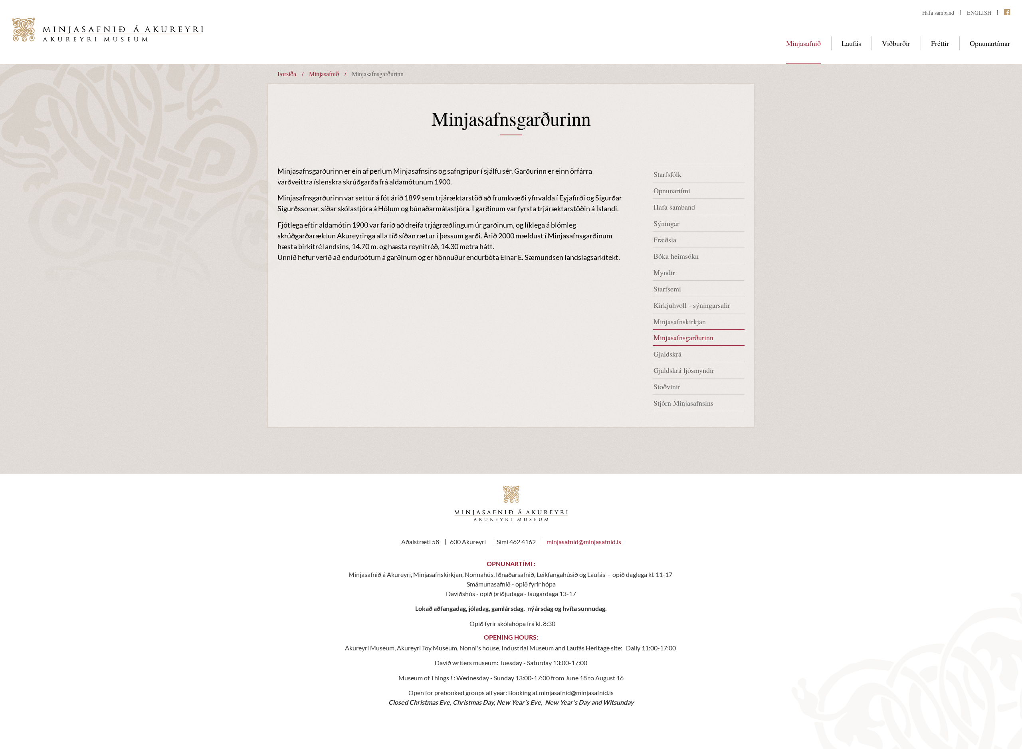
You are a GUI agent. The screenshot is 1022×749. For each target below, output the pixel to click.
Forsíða (286, 73)
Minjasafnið (324, 73)
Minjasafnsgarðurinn (378, 73)
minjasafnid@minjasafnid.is (584, 541)
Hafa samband (938, 12)
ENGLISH (979, 12)
